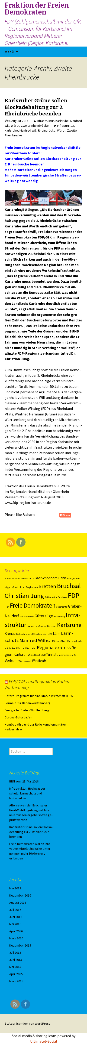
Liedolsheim (40, 633)
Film (7, 606)
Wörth (15, 126)
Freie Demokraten (32, 605)
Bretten (47, 586)
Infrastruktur (45, 121)
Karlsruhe (62, 121)
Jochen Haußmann (36, 626)
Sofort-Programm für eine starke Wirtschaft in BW (39, 696)
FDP (73, 595)
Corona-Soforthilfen (18, 717)
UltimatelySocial (43, 1041)
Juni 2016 (15, 917)
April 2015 (16, 974)
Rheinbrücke (46, 130)
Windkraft (39, 661)
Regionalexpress (54, 647)
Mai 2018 (15, 888)
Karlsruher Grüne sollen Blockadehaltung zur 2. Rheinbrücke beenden (36, 107)
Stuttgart (35, 654)
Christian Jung (24, 595)
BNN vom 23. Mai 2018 (24, 781)
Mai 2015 (15, 967)
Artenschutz (27, 578)
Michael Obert (59, 641)
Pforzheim (30, 648)
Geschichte (61, 606)
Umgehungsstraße (66, 654)
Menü (9, 51)
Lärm (56, 633)
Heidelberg (59, 616)
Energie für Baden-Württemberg (27, 710)
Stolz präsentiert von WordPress (27, 1023)
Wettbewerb (25, 661)
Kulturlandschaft (25, 633)
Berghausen (32, 587)
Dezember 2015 (20, 945)
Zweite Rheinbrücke (35, 126)
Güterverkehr (27, 616)
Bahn (62, 578)
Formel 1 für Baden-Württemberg (28, 703)
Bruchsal (69, 586)
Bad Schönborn (46, 578)
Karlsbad (51, 626)
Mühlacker (10, 648)
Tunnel (51, 654)
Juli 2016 (15, 910)
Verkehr (11, 660)
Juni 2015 (15, 960)
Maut (49, 641)
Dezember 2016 (20, 895)
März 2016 (16, 938)
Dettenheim (51, 597)
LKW (50, 633)
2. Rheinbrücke (12, 578)
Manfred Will (27, 130)
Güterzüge (44, 615)
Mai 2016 (15, 924)
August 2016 (17, 902)
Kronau (10, 633)
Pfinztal (20, 648)
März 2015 (16, 981)
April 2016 (16, 931)
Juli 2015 (15, 952)
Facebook (62, 597)
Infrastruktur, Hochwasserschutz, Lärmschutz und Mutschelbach (27, 793)
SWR (43, 654)
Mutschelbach (74, 641)
